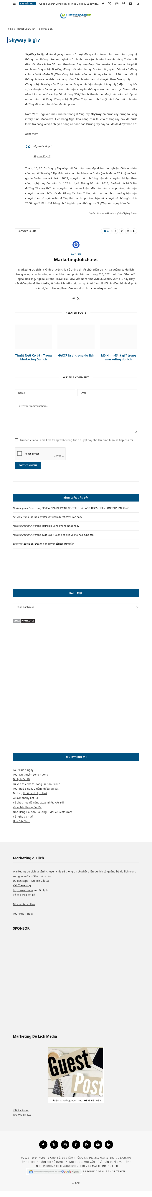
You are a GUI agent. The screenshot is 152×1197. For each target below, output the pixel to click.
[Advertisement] (76, 569)
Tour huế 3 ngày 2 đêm (27, 788)
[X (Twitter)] (54, 1144)
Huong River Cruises (65, 288)
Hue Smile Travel (113, 1171)
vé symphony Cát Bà (25, 798)
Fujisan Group (51, 784)
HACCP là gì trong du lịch (76, 355)
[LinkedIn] (134, 231)
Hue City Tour (21, 821)
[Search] (138, 3)
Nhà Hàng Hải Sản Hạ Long (30, 812)
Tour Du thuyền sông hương (30, 774)
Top (77, 1183)
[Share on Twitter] (12, 75)
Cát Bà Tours (21, 1110)
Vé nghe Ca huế (23, 816)
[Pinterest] (12, 84)
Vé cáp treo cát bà (24, 895)
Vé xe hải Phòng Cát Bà (27, 807)
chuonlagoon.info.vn (104, 288)
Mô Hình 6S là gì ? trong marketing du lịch (118, 357)
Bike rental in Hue (24, 904)
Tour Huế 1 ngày (23, 770)
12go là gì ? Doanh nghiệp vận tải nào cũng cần (68, 534)
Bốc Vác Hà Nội (22, 1115)
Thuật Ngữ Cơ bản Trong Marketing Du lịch (33, 357)
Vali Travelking (22, 885)
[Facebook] (43, 1144)
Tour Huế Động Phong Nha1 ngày (60, 525)
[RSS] (87, 1144)
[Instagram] (65, 1144)
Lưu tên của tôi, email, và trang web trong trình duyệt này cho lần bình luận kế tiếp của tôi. (77, 440)
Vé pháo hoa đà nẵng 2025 (29, 802)
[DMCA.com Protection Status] (24, 622)
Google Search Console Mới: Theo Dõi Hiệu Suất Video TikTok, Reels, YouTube (70, 3)
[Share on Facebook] (12, 65)
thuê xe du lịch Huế (35, 793)
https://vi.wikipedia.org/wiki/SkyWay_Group (116, 213)
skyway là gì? (27, 231)
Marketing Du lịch (105, 1166)
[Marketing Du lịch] (76, 15)
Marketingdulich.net (76, 259)
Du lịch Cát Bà (21, 779)
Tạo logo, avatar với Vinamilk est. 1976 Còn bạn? (55, 517)
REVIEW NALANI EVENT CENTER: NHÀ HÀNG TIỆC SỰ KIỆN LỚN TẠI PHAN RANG (85, 508)
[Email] (12, 93)
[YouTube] (98, 1144)
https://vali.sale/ (23, 890)
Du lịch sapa (20, 880)
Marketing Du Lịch (24, 871)
